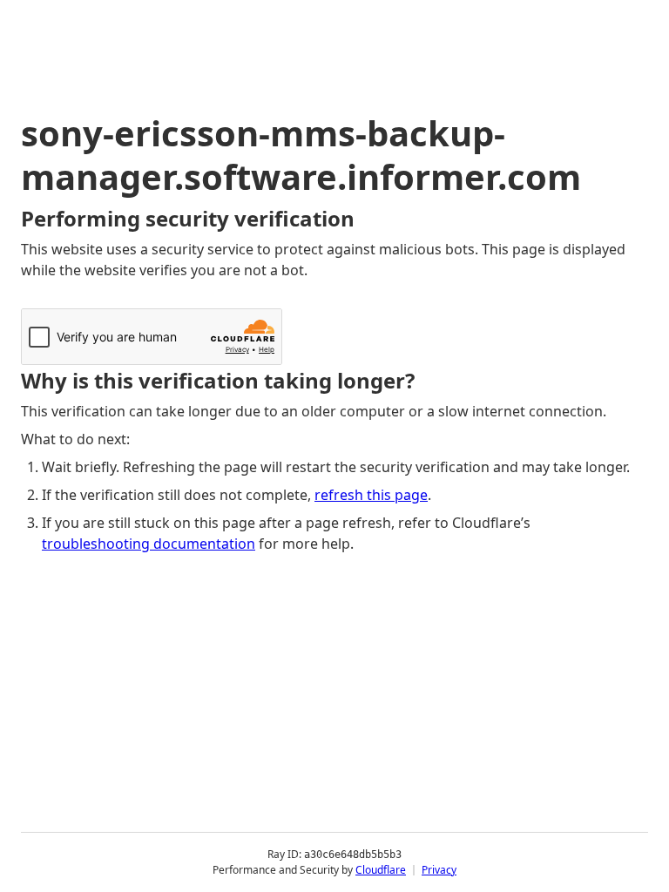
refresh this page (371, 494)
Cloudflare (380, 869)
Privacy (439, 869)
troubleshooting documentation (148, 543)
